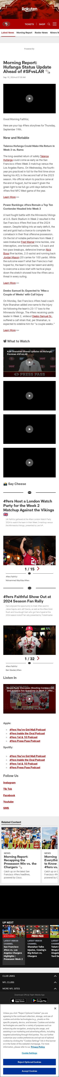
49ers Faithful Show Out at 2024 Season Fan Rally (27, 598)
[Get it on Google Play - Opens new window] (39, 1002)
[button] (29, 98)
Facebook (9, 795)
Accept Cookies (29, 1071)
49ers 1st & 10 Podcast (23, 737)
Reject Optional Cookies (29, 1062)
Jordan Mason (11, 257)
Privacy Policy (38, 1047)
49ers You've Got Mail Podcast (28, 729)
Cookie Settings (29, 1053)
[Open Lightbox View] (29, 559)
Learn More (9, 196)
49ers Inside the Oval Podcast (27, 733)
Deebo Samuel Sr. (42, 316)
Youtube (8, 801)
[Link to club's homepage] (6, 22)
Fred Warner (27, 241)
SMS (6, 807)
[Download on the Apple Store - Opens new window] (18, 1001)
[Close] (55, 1008)
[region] (29, 1040)
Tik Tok (7, 788)
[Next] (38, 568)
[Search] (49, 24)
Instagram (9, 782)
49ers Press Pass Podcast (25, 740)
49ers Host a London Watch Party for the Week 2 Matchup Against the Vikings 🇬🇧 (28, 508)
